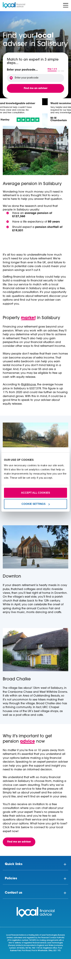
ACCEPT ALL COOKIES (35, 492)
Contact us (13, 892)
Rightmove (28, 384)
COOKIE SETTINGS (33, 503)
